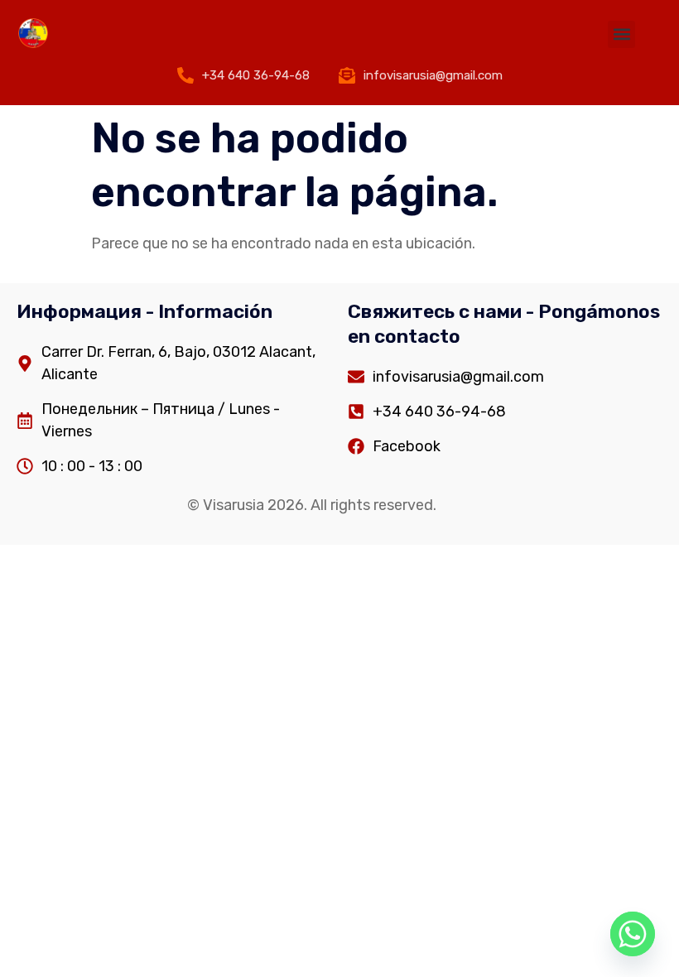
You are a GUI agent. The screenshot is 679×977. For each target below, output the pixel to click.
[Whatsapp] (632, 934)
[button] (621, 34)
